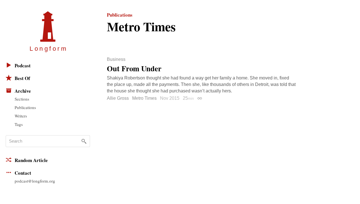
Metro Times (144, 98)
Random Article (31, 160)
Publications (25, 107)
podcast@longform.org (35, 181)
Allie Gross (118, 98)
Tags (19, 124)
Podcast (23, 65)
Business (116, 59)
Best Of (22, 78)
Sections (22, 99)
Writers (21, 116)
